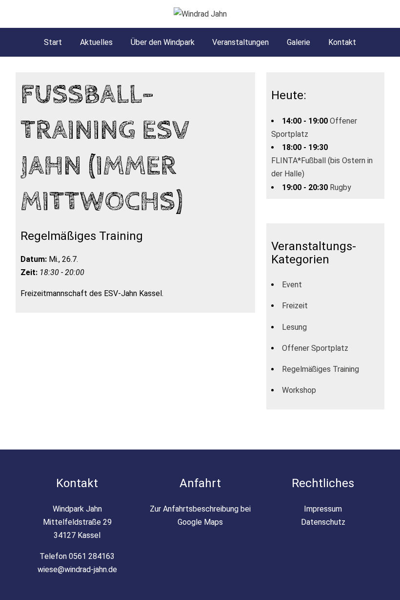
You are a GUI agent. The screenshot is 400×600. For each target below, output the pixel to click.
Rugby (340, 187)
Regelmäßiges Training (320, 369)
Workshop (299, 390)
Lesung (294, 327)
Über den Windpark (163, 42)
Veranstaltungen (240, 42)
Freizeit (295, 305)
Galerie (298, 42)
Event (292, 284)
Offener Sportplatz (315, 348)
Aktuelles (96, 42)
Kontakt (342, 42)
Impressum (323, 509)
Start (53, 42)
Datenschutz (323, 522)
